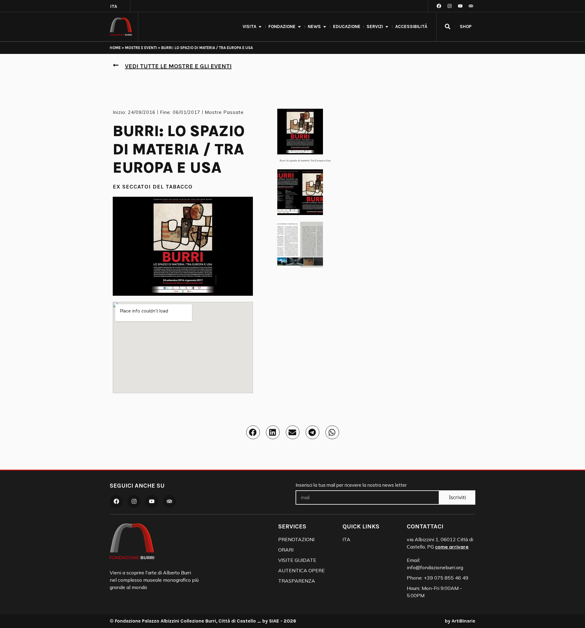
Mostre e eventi (141, 47)
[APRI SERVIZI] (387, 26)
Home (115, 47)
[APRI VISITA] (260, 26)
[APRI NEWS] (324, 26)
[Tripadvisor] (470, 6)
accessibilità (411, 26)
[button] (447, 26)
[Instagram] (449, 6)
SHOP (466, 26)
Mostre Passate (224, 112)
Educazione (346, 26)
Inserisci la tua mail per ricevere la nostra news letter (351, 485)
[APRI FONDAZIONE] (299, 26)
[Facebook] (438, 6)
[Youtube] (460, 6)
